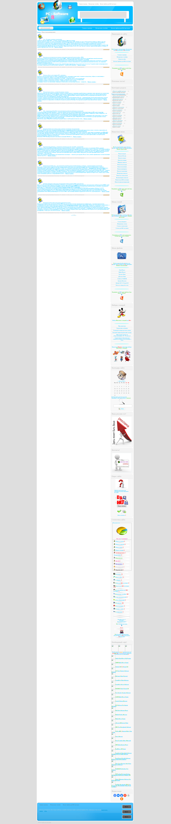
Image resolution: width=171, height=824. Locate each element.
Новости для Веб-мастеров (119, 91)
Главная (39, 32)
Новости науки (116, 104)
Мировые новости (117, 117)
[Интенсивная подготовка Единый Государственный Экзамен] (122, 361)
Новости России (117, 112)
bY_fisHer (68, 49)
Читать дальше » (58, 47)
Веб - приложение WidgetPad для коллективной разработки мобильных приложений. (63, 110)
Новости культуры (117, 123)
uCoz (45, 811)
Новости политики (117, 115)
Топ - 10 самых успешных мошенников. (52, 39)
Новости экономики (118, 120)
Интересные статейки (94, 4)
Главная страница (83, 4)
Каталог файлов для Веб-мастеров (108, 4)
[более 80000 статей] (128, 361)
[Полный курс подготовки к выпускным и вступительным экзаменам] (116, 361)
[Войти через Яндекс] (125, 795)
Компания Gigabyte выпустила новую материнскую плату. (57, 202)
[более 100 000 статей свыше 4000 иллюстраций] (128, 355)
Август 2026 (122, 381)
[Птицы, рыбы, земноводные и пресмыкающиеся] (122, 355)
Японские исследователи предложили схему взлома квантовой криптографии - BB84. (63, 57)
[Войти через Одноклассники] (121, 798)
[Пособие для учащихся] (116, 355)
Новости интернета (117, 109)
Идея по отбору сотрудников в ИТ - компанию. (54, 75)
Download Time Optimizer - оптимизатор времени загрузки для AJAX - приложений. (63, 146)
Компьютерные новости (118, 96)
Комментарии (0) (80, 49)
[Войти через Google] (128, 795)
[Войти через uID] (114, 795)
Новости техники (117, 101)
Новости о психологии (118, 107)
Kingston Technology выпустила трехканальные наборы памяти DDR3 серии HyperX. (63, 183)
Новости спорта (117, 126)
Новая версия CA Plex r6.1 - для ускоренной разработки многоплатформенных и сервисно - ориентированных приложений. (72, 165)
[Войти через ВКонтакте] (118, 795)
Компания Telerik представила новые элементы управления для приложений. (61, 128)
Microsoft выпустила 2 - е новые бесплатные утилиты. (56, 91)
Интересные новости (118, 99)
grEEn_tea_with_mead (46, 822)
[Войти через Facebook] (121, 795)
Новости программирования (118, 93)
